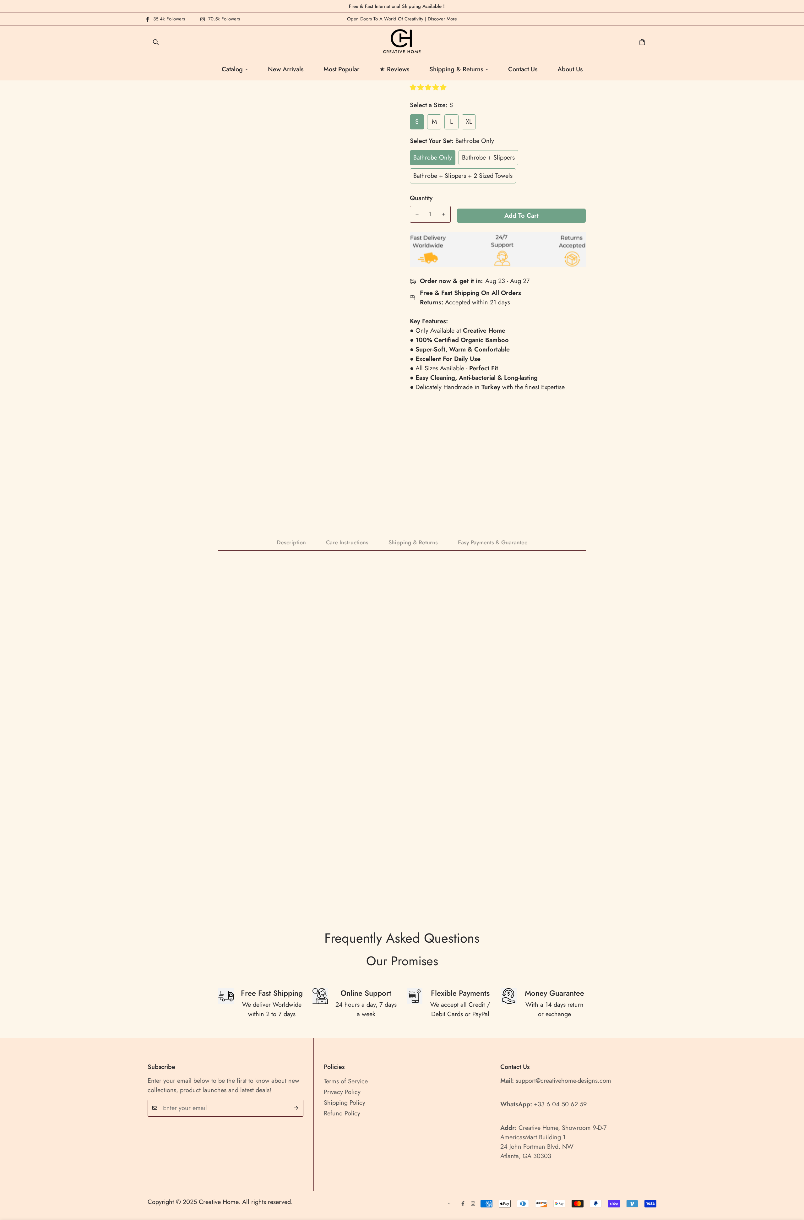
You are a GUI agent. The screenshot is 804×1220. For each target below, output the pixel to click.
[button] (429, 87)
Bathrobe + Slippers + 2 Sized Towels (463, 175)
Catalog (232, 69)
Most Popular (341, 69)
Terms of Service (346, 1081)
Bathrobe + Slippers (488, 157)
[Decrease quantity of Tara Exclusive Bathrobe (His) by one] (417, 214)
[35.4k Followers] (463, 1203)
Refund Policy (342, 1113)
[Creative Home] (402, 41)
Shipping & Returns (456, 69)
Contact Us (522, 69)
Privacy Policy (342, 1091)
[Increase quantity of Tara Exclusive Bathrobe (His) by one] (443, 214)
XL (469, 121)
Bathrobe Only (432, 157)
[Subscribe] (296, 1107)
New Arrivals (285, 69)
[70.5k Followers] (473, 1203)
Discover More (442, 18)
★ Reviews (394, 69)
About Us (570, 69)
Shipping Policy (344, 1102)
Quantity (421, 198)
